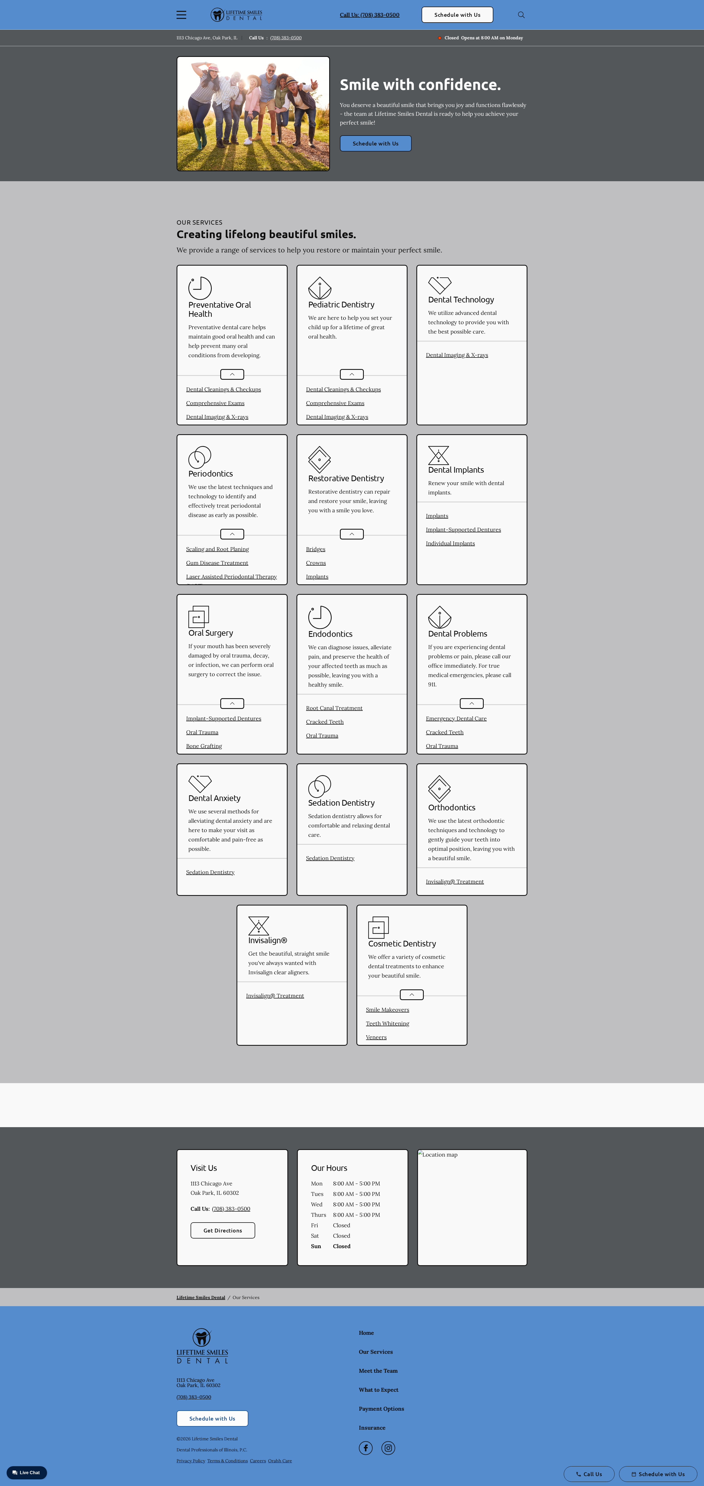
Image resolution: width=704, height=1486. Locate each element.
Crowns (316, 562)
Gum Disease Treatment (217, 562)
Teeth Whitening (387, 1023)
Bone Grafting (204, 745)
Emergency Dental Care (456, 718)
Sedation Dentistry (210, 872)
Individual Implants (450, 543)
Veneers (376, 1037)
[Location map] (472, 1207)
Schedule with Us (457, 14)
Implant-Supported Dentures (463, 529)
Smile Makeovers (387, 1009)
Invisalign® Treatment (455, 881)
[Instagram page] (388, 1448)
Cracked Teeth (325, 721)
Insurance (372, 1427)
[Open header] (183, 15)
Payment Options (381, 1408)
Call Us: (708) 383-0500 (370, 14)
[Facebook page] (366, 1448)
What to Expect (378, 1389)
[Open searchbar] (521, 15)
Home (366, 1332)
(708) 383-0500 (286, 37)
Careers (258, 1460)
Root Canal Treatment (334, 708)
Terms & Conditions (227, 1460)
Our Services (376, 1351)
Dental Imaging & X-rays (217, 416)
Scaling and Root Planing (217, 549)
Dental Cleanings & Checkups (223, 389)
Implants (317, 576)
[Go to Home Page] (236, 15)
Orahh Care (280, 1460)
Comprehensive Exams (215, 403)
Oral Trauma (202, 732)
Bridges (315, 549)
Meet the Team (378, 1370)
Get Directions (223, 1230)
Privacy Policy (191, 1460)
